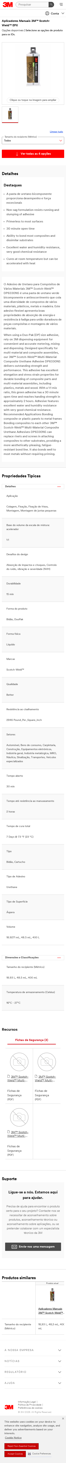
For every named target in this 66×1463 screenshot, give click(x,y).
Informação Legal (27, 1402)
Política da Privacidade (29, 1405)
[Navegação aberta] (61, 4)
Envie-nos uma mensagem (37, 1246)
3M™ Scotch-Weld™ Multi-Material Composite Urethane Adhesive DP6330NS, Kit (17, 1078)
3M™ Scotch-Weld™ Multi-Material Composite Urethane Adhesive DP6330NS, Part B (19, 1134)
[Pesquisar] (51, 4)
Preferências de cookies (30, 1408)
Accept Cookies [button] (15, 1454)
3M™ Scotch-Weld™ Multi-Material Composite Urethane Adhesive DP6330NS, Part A (46, 1078)
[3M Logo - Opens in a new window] (8, 4)
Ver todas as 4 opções (36, 153)
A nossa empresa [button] (19, 1350)
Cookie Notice (13, 1438)
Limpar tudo (56, 132)
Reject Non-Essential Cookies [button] (22, 1446)
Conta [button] (55, 13)
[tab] (31, 1040)
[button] (39, 1454)
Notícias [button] (12, 1361)
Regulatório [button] (15, 1372)
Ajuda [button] (10, 1383)
